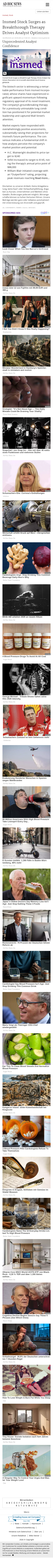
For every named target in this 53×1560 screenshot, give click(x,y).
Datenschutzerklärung (25, 1527)
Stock (11, 15)
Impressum (36, 1523)
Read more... (42, 178)
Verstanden (6, 1555)
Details (45, 1553)
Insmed (5, 15)
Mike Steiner (34, 1535)
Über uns (38, 1531)
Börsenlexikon (26, 1500)
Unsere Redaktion (18, 1535)
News (17, 1523)
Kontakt (25, 1523)
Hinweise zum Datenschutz (20, 1531)
